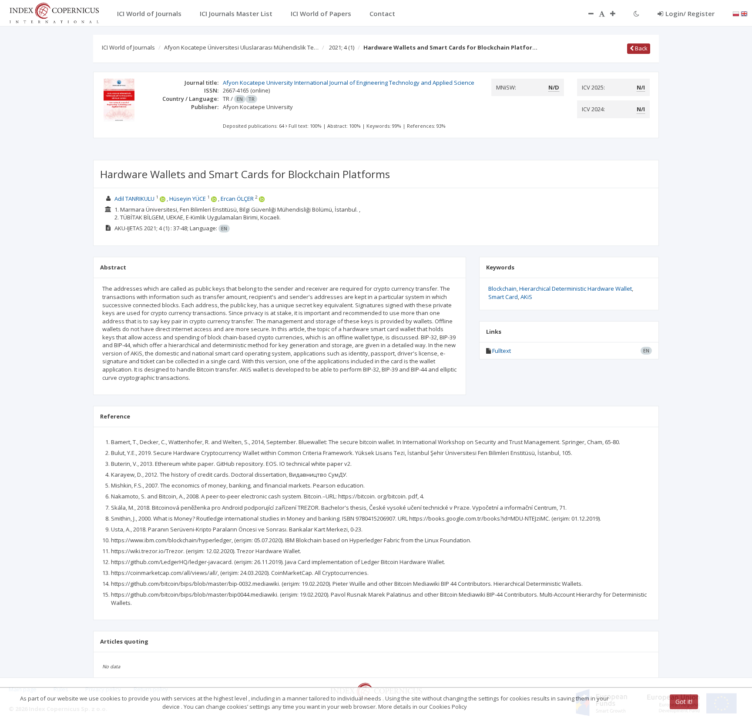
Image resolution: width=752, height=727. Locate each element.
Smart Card (503, 297)
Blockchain (502, 288)
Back (641, 48)
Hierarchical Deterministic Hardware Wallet (575, 288)
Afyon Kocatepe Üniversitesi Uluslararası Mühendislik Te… (241, 47)
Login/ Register (690, 13)
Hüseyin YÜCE (187, 198)
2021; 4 (341, 47)
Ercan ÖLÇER (237, 198)
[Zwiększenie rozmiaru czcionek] (617, 13)
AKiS (526, 297)
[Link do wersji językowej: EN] (744, 13)
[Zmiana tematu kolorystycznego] (636, 13)
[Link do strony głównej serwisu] (54, 12)
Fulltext (501, 351)
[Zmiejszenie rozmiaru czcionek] (586, 13)
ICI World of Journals (128, 47)
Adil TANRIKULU (134, 198)
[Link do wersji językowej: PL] (735, 13)
